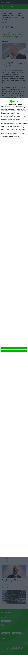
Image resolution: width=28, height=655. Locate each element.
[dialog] (14, 327)
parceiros (13, 106)
